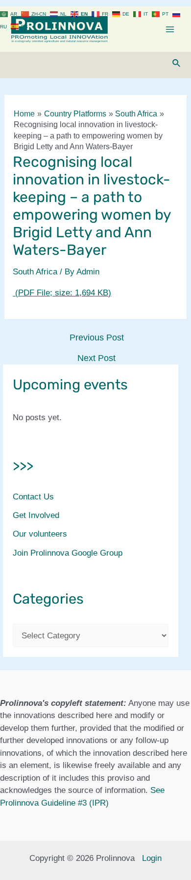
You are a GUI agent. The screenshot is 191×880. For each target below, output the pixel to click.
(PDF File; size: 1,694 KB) (62, 292)
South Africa (35, 271)
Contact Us (33, 496)
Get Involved (36, 515)
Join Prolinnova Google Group (67, 553)
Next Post (96, 358)
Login (152, 858)
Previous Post (97, 337)
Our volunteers (40, 534)
